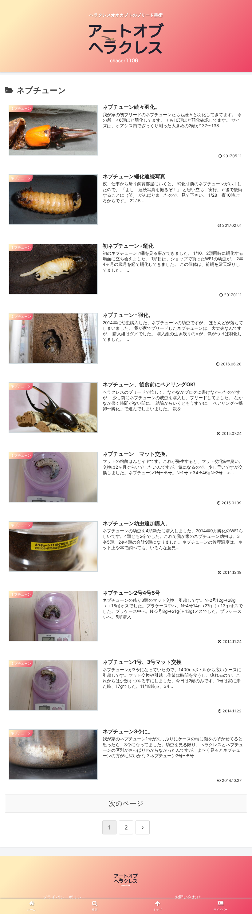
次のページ (126, 803)
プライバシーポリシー (64, 897)
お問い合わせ (188, 897)
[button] (233, 657)
